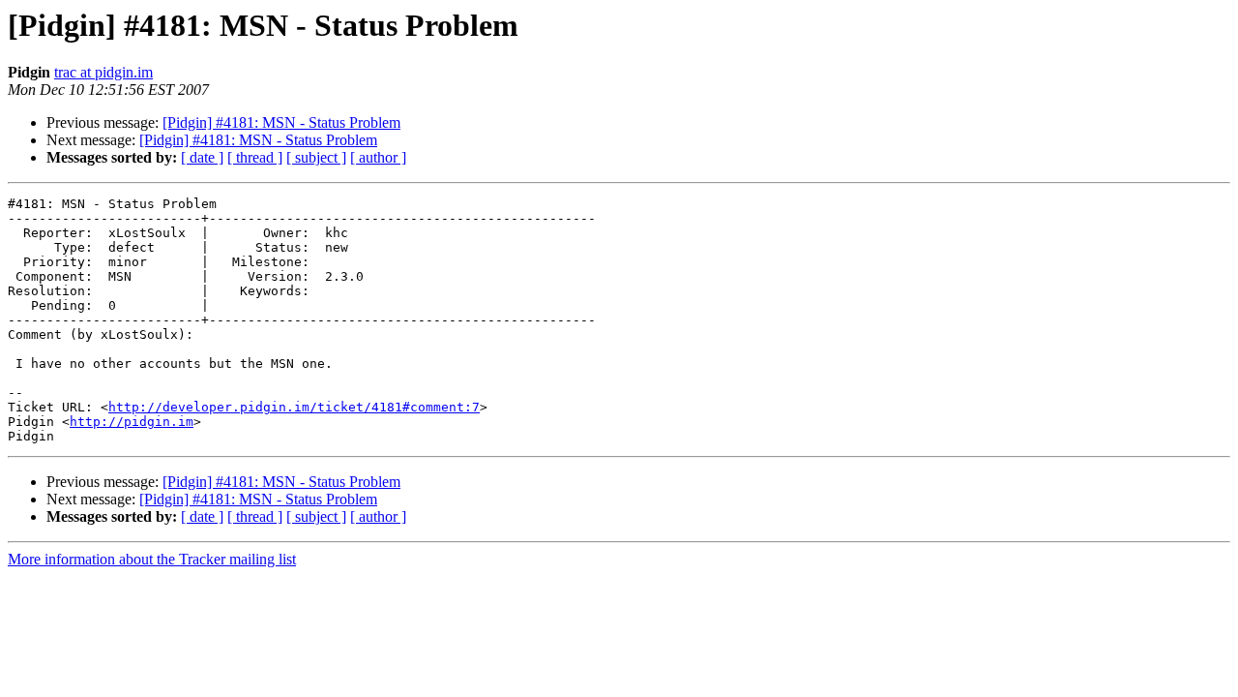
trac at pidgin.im (103, 72)
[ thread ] (254, 157)
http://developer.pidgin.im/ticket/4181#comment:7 (294, 407)
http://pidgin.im (131, 421)
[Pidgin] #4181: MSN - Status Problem (281, 122)
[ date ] (202, 157)
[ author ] (378, 157)
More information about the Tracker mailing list (152, 559)
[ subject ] (316, 157)
